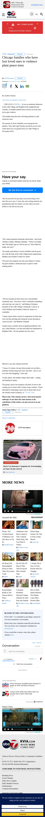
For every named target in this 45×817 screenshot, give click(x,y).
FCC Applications (28, 761)
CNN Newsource (9, 78)
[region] (22, 673)
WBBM (16, 104)
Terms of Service (8, 756)
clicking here (8, 628)
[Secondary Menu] (5, 14)
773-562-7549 (29, 392)
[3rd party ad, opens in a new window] (22, 459)
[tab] (8, 659)
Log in (34, 642)
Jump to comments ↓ (9, 418)
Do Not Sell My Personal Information (15, 764)
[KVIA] (14, 14)
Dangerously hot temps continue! (20, 31)
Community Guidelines (34, 756)
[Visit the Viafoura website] (38, 702)
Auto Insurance (10, 472)
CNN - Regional (22, 410)
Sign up (39, 642)
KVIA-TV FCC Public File (11, 761)
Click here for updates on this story (14, 100)
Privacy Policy (20, 756)
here (12, 635)
